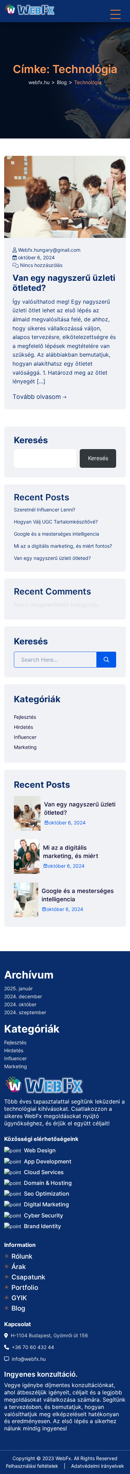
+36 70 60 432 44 (33, 1347)
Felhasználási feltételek (32, 1466)
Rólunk (22, 1256)
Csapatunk (28, 1277)
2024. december (23, 996)
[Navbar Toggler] (115, 11)
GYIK (19, 1298)
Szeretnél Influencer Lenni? (44, 509)
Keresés (31, 440)
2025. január (18, 988)
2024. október (20, 1004)
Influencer (25, 737)
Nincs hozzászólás (40, 265)
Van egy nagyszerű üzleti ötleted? (63, 283)
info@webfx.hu (29, 1359)
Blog (18, 1308)
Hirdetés (23, 727)
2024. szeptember (25, 1012)
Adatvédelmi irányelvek (97, 1466)
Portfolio (24, 1288)
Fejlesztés (25, 717)
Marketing (25, 747)
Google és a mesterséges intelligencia (56, 534)
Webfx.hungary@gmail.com (48, 250)
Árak (18, 1267)
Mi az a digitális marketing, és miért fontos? (63, 546)
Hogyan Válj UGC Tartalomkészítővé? (56, 522)
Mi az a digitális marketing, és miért (70, 851)
